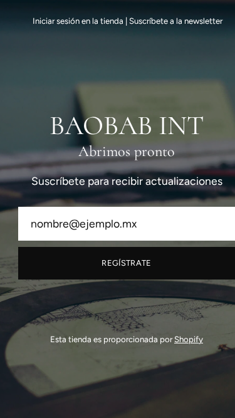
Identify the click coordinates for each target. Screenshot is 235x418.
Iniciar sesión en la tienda (78, 21)
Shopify (188, 339)
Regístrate (126, 263)
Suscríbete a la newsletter (175, 21)
